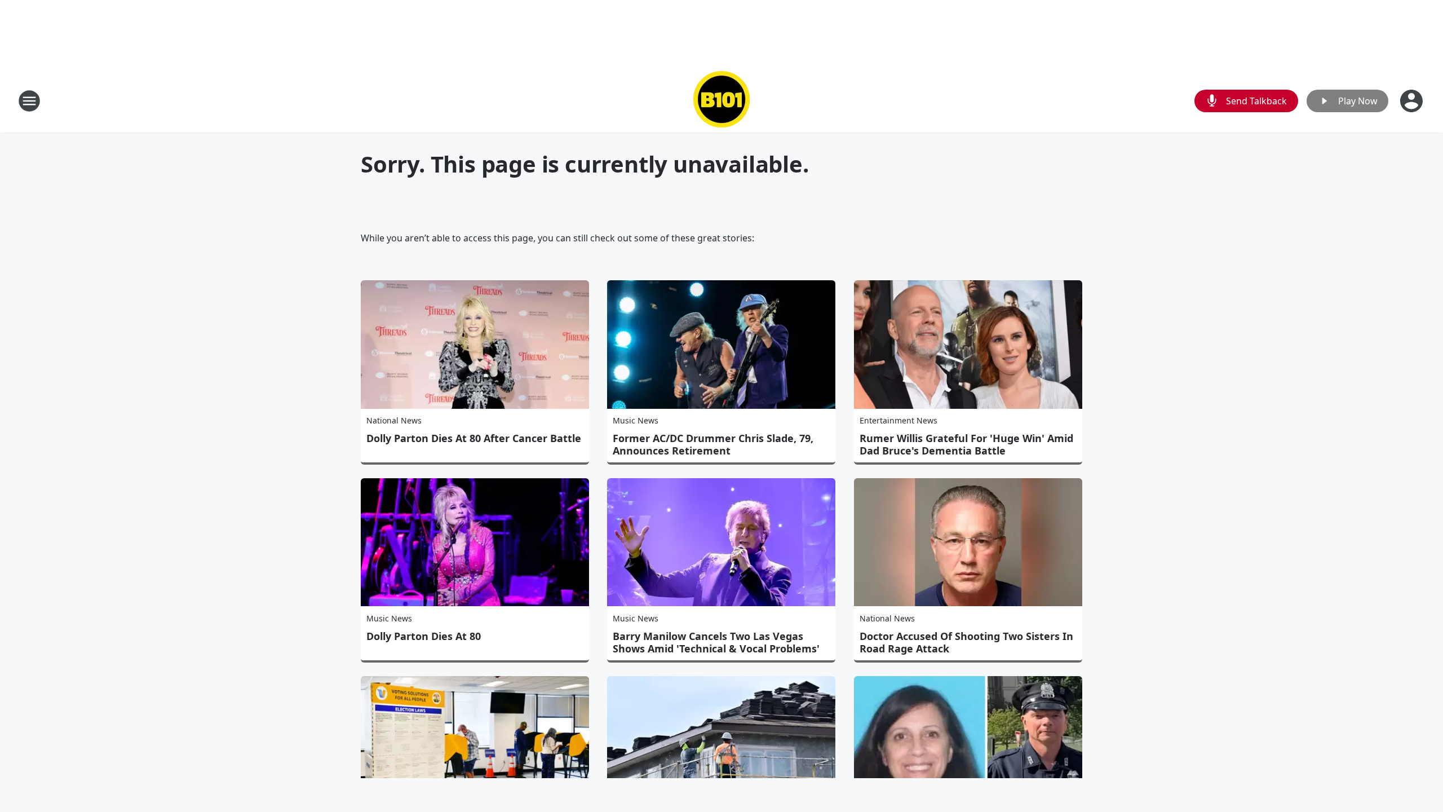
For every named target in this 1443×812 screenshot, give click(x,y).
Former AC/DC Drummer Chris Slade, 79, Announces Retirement (713, 444)
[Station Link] (721, 100)
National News (394, 420)
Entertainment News (898, 420)
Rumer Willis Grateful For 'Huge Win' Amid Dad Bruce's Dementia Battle (966, 444)
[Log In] (1412, 101)
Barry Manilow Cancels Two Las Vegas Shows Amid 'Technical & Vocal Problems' (716, 642)
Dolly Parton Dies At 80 (423, 636)
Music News (635, 420)
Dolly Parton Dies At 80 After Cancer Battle (473, 438)
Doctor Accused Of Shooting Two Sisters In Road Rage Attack (966, 642)
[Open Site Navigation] (29, 101)
